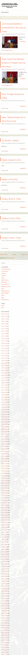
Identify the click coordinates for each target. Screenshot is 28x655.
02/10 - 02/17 (4, 492)
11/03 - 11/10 (4, 583)
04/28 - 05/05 (4, 517)
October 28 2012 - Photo (13, 238)
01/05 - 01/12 (4, 605)
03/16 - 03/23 (4, 629)
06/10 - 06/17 (4, 443)
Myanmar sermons (6, 335)
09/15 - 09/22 (4, 566)
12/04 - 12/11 (4, 379)
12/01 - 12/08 (4, 593)
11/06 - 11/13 (4, 370)
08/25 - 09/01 (4, 558)
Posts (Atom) (10, 306)
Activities (3, 324)
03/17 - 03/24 (4, 504)
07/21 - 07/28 (4, 546)
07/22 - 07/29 (4, 458)
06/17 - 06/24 (4, 446)
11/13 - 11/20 (4, 372)
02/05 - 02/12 (4, 401)
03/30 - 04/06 (4, 634)
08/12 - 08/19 (4, 465)
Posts (2, 356)
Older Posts (24, 303)
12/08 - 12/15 (4, 595)
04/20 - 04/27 (4, 642)
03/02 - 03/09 (4, 624)
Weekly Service (5, 348)
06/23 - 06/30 (4, 536)
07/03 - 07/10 (4, 365)
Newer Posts (3, 303)
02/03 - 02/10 (4, 490)
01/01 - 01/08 (4, 389)
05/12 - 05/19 (4, 522)
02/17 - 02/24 (4, 495)
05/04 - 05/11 (4, 647)
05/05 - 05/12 (4, 519)
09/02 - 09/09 (4, 470)
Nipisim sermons (5, 339)
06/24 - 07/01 (4, 448)
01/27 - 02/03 (4, 487)
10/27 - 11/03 (4, 580)
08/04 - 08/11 (4, 551)
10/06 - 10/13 (4, 573)
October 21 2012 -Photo (13, 261)
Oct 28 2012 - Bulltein (11, 168)
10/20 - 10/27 (4, 578)
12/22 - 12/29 (4, 600)
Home (14, 303)
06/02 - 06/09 (4, 529)
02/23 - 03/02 (4, 622)
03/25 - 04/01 (4, 419)
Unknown (22, 41)
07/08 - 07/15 (4, 453)
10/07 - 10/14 (4, 482)
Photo (7, 250)
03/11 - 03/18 (4, 414)
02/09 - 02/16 (4, 617)
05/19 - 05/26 (4, 524)
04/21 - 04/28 (4, 514)
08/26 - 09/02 (4, 468)
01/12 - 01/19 (4, 607)
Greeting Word (5, 333)
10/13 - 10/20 (4, 575)
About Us (3, 322)
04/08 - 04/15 (4, 423)
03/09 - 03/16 (4, 627)
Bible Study (4, 330)
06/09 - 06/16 (4, 531)
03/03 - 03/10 (4, 499)
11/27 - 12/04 (4, 377)
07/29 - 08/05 (4, 460)
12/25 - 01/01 (4, 387)
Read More (23, 49)
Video (7, 127)
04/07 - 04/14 (4, 512)
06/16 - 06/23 (4, 534)
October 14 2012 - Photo (13, 284)
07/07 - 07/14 (4, 541)
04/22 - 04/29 (4, 428)
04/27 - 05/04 (4, 644)
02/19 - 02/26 (4, 406)
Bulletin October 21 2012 (12, 191)
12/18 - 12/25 (4, 384)
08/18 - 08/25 (4, 556)
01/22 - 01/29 (4, 397)
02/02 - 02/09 (4, 615)
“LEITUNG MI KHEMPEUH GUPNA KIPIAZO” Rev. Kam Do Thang (14, 30)
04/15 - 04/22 (4, 426)
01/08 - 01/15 (4, 392)
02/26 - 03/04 (4, 409)
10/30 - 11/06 (4, 367)
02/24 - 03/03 (4, 497)
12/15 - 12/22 (4, 598)
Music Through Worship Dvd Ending (12, 112)
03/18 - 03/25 (4, 416)
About (2, 354)
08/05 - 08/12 (4, 463)
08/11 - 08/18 (4, 553)
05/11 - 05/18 (4, 649)
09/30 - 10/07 (4, 480)
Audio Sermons (9, 57)
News (7, 181)
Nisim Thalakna (5, 341)
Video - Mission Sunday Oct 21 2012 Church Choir (12, 141)
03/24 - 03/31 (4, 507)
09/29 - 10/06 (4, 571)
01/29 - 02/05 (4, 399)
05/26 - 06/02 (4, 526)
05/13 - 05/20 (4, 433)
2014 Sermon (4, 320)
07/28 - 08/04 (4, 549)
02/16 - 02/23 (4, 620)
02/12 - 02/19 (4, 404)
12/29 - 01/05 (4, 602)
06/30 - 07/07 (4, 539)
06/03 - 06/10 (4, 441)
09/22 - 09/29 (4, 568)
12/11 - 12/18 (4, 382)
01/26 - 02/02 (4, 612)
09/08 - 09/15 (4, 563)
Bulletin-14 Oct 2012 (12, 214)
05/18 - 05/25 (4, 652)
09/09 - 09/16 (4, 472)
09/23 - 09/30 (4, 477)
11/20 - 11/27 (4, 374)
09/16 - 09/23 (4, 475)
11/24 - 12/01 (4, 590)
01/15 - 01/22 (4, 394)
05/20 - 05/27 (4, 436)
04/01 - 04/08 (4, 421)
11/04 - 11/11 (4, 485)
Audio (2, 326)
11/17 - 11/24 (4, 588)
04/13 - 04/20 (4, 639)
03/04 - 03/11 (4, 362)
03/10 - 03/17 (4, 502)
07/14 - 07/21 (4, 544)
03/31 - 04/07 (4, 509)
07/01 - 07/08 (4, 450)
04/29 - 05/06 (4, 431)
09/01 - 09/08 (4, 561)
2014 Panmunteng (5, 317)
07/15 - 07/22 (4, 455)
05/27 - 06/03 (4, 438)
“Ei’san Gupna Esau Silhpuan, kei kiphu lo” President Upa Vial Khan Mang (14, 73)
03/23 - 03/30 (4, 632)
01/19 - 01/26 (4, 610)
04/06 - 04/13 (4, 637)
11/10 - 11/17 (4, 585)
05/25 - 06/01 (4, 654)
